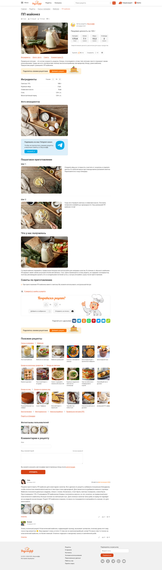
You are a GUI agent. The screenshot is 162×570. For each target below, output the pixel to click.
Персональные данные (73, 558)
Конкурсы (58, 3)
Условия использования (73, 555)
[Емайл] (103, 321)
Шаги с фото (37, 57)
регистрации (70, 467)
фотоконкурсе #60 (104, 482)
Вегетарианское (40, 412)
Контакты (68, 552)
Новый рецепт (127, 3)
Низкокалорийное (56, 412)
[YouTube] (124, 561)
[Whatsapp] (89, 321)
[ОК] (84, 321)
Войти (139, 3)
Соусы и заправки (44, 9)
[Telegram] (79, 321)
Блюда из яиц (26, 389)
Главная (24, 9)
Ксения (29, 522)
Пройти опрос (69, 563)
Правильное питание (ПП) (75, 412)
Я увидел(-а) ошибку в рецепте (35, 291)
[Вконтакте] (74, 321)
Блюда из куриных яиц (42, 389)
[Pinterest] (94, 321)
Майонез (56, 9)
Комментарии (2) (57, 57)
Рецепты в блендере (28, 416)
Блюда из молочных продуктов (32, 365)
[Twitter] (98, 321)
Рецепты (48, 3)
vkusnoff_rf (31, 151)
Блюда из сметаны (53, 365)
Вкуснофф (90, 24)
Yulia (28, 480)
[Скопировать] (108, 321)
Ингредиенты (25, 57)
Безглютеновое (26, 412)
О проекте (68, 550)
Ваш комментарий (27, 451)
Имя (22, 442)
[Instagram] (118, 561)
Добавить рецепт (58, 71)
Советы (46, 57)
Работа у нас (69, 561)
